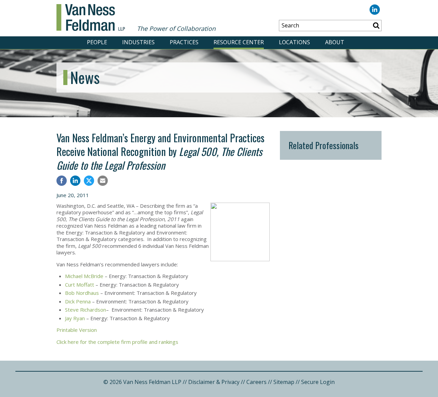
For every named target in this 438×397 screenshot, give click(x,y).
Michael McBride (84, 276)
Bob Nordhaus (82, 292)
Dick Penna (78, 301)
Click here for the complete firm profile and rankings (117, 341)
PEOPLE (97, 42)
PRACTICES (184, 42)
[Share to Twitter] (89, 181)
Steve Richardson (85, 309)
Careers (256, 382)
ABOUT (334, 42)
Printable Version (76, 329)
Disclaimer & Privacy (214, 382)
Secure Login (318, 382)
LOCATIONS (294, 42)
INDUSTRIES (138, 42)
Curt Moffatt (79, 284)
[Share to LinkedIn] (75, 182)
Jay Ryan (75, 318)
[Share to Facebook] (61, 182)
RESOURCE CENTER (239, 42)
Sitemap (283, 382)
